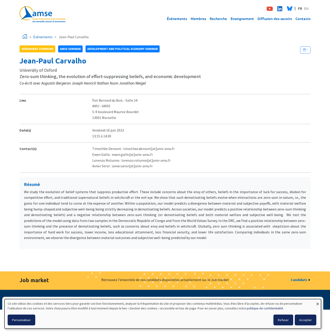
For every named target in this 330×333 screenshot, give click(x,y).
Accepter (305, 320)
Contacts (302, 18)
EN (306, 8)
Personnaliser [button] (21, 320)
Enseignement (242, 18)
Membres (198, 18)
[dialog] (162, 314)
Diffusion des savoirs (274, 18)
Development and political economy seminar (122, 49)
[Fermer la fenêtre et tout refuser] (317, 302)
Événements (177, 18)
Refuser (283, 320)
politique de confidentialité (265, 308)
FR (300, 8)
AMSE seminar (70, 49)
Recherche (218, 18)
